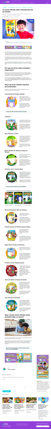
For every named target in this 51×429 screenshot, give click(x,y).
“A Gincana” (27, 124)
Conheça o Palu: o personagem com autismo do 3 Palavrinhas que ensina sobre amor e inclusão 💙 (43, 406)
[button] (2, 2)
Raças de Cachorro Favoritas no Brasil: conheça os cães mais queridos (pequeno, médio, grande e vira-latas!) (7, 406)
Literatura (19, 7)
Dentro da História (5, 7)
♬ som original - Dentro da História (42, 391)
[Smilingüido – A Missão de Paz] (9, 198)
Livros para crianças (30, 7)
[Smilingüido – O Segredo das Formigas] (18, 198)
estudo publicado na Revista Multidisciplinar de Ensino (13, 62)
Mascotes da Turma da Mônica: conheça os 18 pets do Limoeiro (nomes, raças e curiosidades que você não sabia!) (19, 406)
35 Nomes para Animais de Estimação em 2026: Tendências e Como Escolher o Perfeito (31, 406)
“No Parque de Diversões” (26, 253)
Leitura (24, 423)
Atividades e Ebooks (19, 423)
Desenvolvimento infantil (11, 7)
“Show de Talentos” (25, 217)
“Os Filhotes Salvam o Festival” (24, 236)
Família (16, 7)
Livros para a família (24, 7)
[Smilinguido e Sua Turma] (27, 198)
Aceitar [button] (43, 426)
